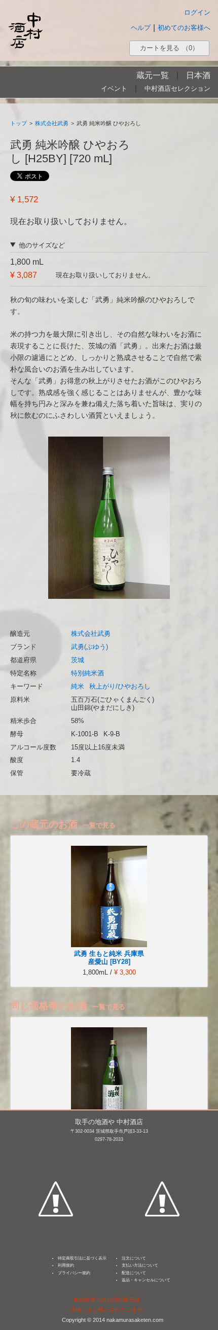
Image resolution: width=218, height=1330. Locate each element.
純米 (77, 686)
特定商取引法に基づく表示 (82, 1258)
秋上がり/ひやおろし (120, 686)
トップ (18, 123)
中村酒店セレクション (177, 88)
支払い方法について (140, 1265)
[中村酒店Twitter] (162, 1151)
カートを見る (169, 48)
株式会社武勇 (51, 123)
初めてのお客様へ (184, 27)
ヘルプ (141, 27)
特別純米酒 (87, 673)
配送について (134, 1273)
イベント (114, 88)
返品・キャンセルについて (146, 1280)
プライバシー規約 (74, 1273)
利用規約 (66, 1265)
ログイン (197, 12)
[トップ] (25, 30)
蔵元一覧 (152, 75)
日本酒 (198, 75)
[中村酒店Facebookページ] (55, 1151)
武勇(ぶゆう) (89, 647)
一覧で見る (99, 825)
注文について (134, 1258)
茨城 (77, 660)
